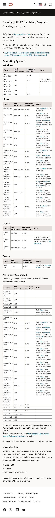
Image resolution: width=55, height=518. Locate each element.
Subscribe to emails (9, 501)
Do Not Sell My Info (31, 493)
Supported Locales (22, 34)
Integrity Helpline (24, 501)
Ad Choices (22, 497)
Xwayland (43, 108)
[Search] (35, 4)
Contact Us (37, 501)
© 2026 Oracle (8, 493)
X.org (41, 113)
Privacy (20, 493)
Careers (31, 497)
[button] (4, 4)
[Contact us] (50, 4)
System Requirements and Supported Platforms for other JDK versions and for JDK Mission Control (27, 53)
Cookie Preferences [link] (9, 497)
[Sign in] (45, 4)
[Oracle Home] (10, 5)
